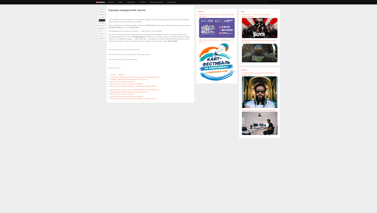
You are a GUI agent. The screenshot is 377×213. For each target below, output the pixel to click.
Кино (121, 2)
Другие (102, 35)
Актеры (101, 33)
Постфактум (100, 26)
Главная (102, 9)
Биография (101, 28)
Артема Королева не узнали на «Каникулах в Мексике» (126, 84)
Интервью (101, 23)
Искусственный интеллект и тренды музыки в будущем (258, 110)
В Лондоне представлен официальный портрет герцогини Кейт (128, 79)
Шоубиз (102, 20)
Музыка (102, 14)
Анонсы (111, 2)
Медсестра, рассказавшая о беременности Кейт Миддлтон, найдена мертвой (133, 86)
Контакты (171, 2)
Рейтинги (131, 2)
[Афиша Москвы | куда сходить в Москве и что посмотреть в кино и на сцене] (100, 2)
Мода (103, 17)
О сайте (142, 2)
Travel (102, 38)
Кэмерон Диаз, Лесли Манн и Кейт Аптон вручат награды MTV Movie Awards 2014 (134, 77)
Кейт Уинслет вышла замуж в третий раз (122, 81)
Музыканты (101, 31)
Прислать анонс (156, 2)
